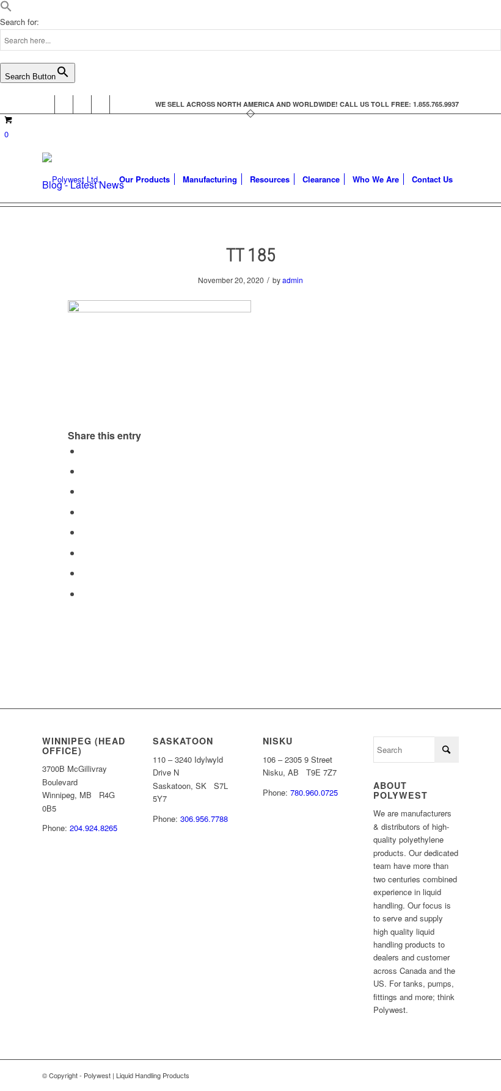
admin (292, 280)
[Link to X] (64, 104)
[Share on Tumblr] (85, 531)
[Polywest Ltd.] (71, 179)
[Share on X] (85, 470)
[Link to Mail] (119, 104)
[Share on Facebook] (85, 450)
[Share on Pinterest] (85, 490)
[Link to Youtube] (82, 104)
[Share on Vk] (85, 552)
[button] (6, 9)
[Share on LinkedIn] (85, 511)
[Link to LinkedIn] (100, 104)
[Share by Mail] (85, 593)
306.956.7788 (204, 818)
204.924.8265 (93, 828)
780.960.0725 (314, 792)
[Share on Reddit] (85, 572)
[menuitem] (144, 179)
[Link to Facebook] (45, 104)
